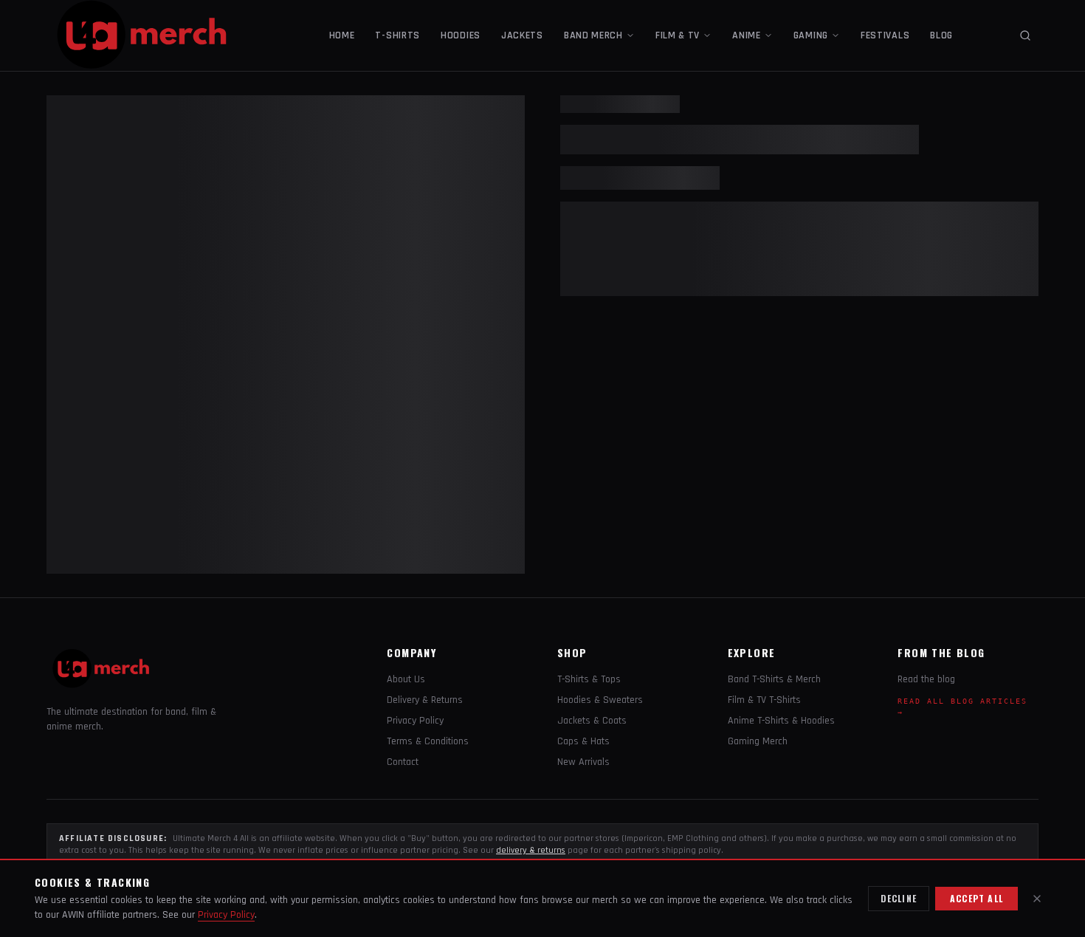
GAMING (810, 35)
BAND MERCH (593, 35)
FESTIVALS (885, 35)
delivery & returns (530, 850)
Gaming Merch (758, 741)
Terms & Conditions (428, 741)
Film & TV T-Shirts (764, 700)
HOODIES (460, 35)
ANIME (746, 35)
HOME (342, 35)
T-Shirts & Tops (589, 679)
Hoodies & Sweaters (600, 700)
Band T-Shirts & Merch (774, 679)
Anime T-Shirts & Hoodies (781, 720)
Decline (899, 898)
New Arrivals (583, 762)
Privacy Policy (415, 720)
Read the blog (926, 679)
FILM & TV (677, 35)
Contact (402, 762)
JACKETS (522, 35)
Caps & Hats (583, 741)
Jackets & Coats (592, 720)
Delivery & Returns (425, 700)
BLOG (941, 35)
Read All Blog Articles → (962, 706)
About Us (406, 679)
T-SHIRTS (397, 35)
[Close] (1037, 898)
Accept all (976, 898)
